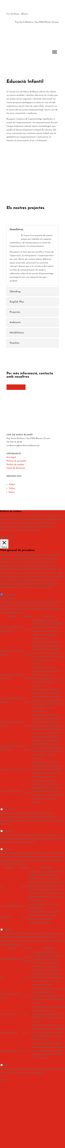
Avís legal (11, 457)
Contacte (16, 387)
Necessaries (9, 595)
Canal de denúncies (15, 468)
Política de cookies (15, 464)
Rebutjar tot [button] (46, 530)
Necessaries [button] (5, 591)
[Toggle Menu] (54, 51)
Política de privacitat (16, 461)
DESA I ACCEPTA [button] (8, 1076)
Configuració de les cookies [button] (13, 534)
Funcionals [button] (5, 806)
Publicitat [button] (4, 926)
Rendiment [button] (5, 828)
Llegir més (43, 534)
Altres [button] (3, 1062)
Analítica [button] (4, 846)
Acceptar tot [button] (32, 534)
